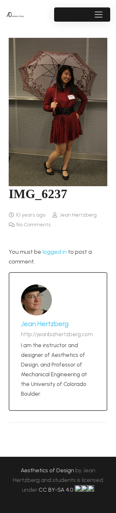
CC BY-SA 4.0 (57, 489)
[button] (98, 14)
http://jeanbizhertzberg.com (57, 334)
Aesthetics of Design (48, 470)
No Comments (33, 224)
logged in (55, 251)
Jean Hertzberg (78, 215)
